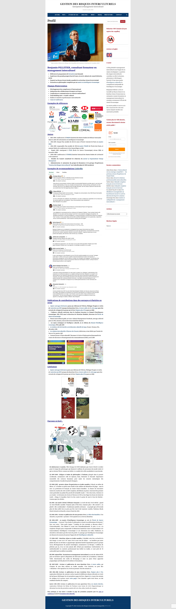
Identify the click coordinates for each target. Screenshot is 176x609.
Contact (119, 14)
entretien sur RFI (56, 308)
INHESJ (69, 154)
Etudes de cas (73, 14)
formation (72, 74)
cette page (94, 308)
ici (90, 568)
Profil (100, 14)
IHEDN (68, 137)
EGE (71, 150)
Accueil (57, 14)
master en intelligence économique (88, 82)
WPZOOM (107, 606)
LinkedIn (79, 169)
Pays (63, 14)
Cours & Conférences (56, 100)
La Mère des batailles (93, 514)
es (95, 564)
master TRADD (83, 146)
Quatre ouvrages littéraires (58, 306)
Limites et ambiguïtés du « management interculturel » (115, 200)
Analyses (84, 14)
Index (92, 14)
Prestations (108, 14)
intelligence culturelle (86, 535)
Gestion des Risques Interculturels (88, 4)
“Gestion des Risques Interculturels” (60, 165)
